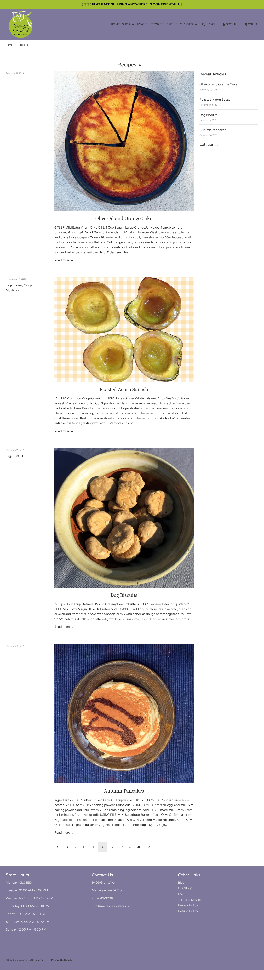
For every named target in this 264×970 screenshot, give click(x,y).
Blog (181, 882)
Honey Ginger (23, 285)
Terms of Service (190, 900)
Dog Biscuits (123, 595)
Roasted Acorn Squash (124, 389)
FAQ (181, 894)
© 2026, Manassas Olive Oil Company (25, 959)
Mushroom (13, 290)
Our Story (185, 888)
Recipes (157, 24)
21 (138, 847)
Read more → (64, 260)
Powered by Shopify (61, 959)
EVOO (18, 456)
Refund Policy (188, 911)
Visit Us (172, 24)
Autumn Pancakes (124, 791)
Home (115, 24)
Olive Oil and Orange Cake (123, 218)
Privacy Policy (188, 905)
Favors (143, 24)
